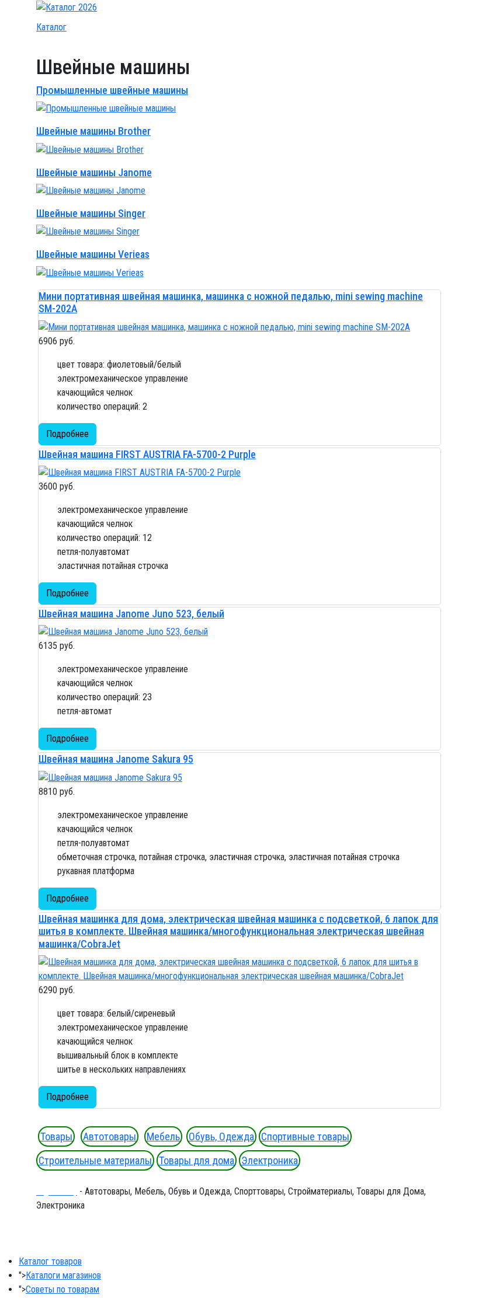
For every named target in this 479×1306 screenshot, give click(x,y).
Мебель (163, 1136)
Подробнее (67, 433)
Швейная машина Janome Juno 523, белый (131, 613)
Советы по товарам (62, 1289)
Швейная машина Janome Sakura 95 (116, 759)
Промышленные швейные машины (112, 90)
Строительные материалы (95, 1160)
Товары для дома (196, 1160)
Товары (56, 1136)
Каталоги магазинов (63, 1275)
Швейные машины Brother (93, 131)
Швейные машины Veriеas (93, 254)
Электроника (269, 1160)
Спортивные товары (305, 1136)
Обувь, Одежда (221, 1136)
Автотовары (109, 1136)
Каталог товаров (50, 1261)
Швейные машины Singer (90, 213)
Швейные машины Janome (94, 172)
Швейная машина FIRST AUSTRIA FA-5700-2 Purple (147, 454)
